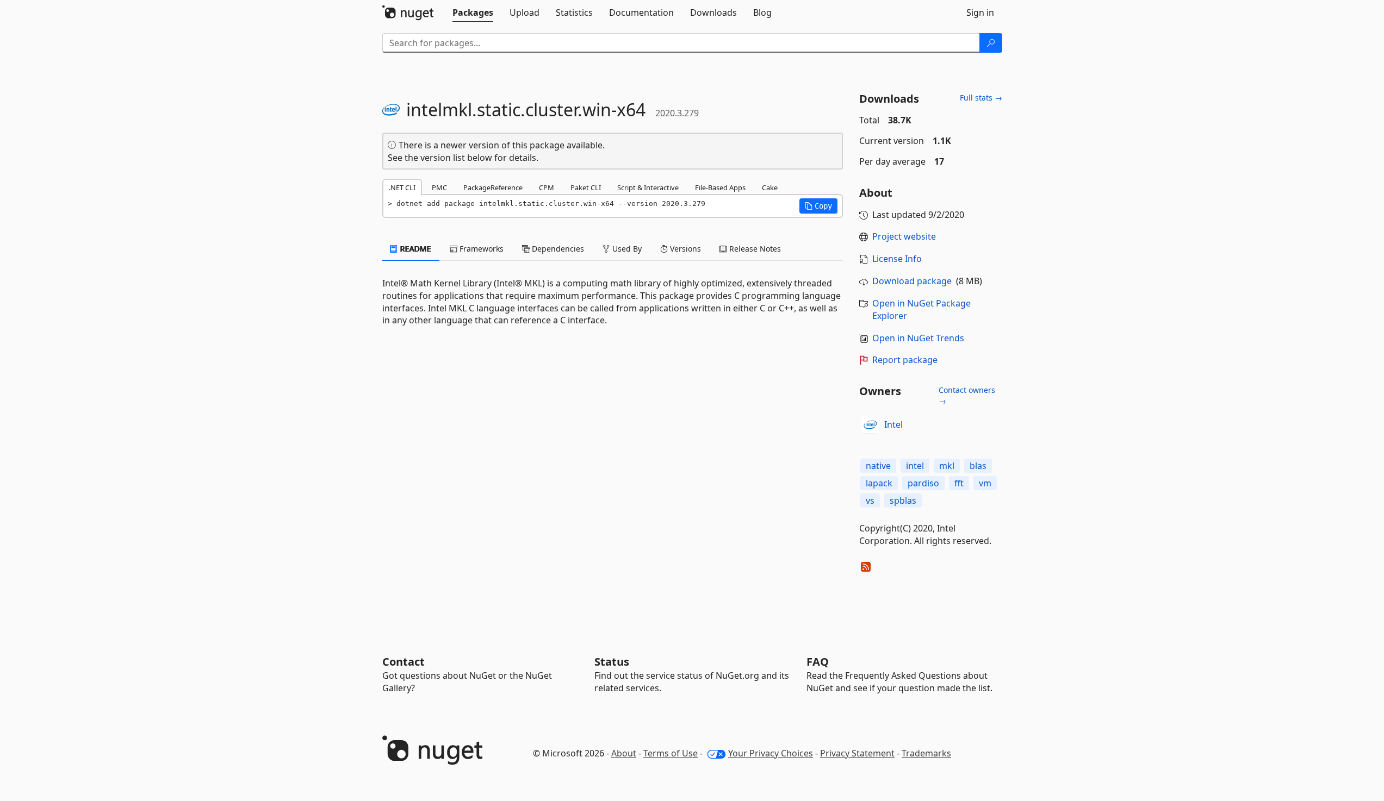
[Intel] (870, 425)
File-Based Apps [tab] (720, 187)
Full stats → (981, 97)
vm (985, 483)
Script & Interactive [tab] (648, 187)
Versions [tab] (684, 248)
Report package (905, 360)
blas (978, 466)
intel (915, 466)
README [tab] (414, 248)
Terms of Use (670, 753)
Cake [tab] (770, 187)
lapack (879, 483)
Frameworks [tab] (480, 248)
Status (611, 661)
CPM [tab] (546, 187)
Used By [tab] (626, 248)
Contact (403, 661)
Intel (893, 424)
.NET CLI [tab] (402, 187)
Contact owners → (967, 395)
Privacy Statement (857, 753)
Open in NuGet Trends (918, 338)
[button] (818, 206)
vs (870, 500)
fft (959, 483)
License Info (897, 259)
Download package (912, 281)
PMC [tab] (439, 187)
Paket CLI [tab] (585, 187)
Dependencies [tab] (557, 248)
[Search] (990, 43)
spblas (903, 500)
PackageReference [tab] (493, 187)
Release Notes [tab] (754, 248)
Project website (904, 236)
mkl (946, 466)
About (623, 753)
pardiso (923, 483)
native (878, 466)
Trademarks (926, 753)
